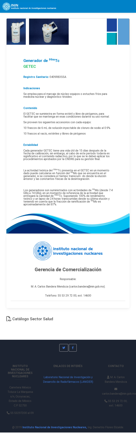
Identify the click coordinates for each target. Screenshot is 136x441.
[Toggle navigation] (129, 6)
